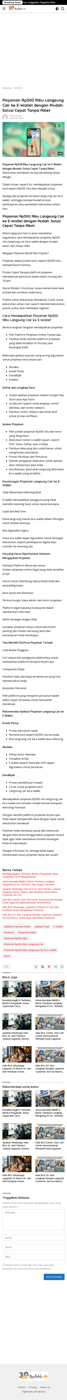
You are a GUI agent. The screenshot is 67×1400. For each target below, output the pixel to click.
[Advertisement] (33, 47)
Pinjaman (9, 932)
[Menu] (4, 8)
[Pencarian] (63, 8)
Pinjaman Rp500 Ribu (15, 938)
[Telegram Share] (55, 966)
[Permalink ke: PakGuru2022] (5, 116)
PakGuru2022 (15, 116)
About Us (45, 1387)
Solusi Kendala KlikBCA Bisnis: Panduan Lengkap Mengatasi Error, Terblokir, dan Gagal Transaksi (28, 883)
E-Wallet (58, 926)
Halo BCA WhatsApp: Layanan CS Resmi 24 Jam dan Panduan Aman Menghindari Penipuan (30, 909)
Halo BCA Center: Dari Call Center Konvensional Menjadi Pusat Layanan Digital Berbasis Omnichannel (32, 901)
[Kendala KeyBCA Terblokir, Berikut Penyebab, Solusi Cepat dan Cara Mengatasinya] (17, 989)
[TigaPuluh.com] (17, 8)
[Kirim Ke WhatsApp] (62, 966)
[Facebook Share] (36, 966)
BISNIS (5, 94)
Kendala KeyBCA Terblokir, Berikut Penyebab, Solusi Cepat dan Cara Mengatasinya (30, 875)
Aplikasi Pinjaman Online (17, 926)
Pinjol (7, 956)
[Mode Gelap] (57, 8)
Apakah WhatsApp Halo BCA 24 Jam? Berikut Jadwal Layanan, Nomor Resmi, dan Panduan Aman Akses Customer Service (31, 892)
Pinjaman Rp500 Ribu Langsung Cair (24, 944)
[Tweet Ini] (42, 966)
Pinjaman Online (27, 932)
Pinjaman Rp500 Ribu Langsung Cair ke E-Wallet (30, 950)
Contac (21, 1387)
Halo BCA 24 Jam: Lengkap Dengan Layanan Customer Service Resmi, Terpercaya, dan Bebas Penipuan (32, 916)
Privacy (33, 1387)
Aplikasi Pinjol (42, 926)
